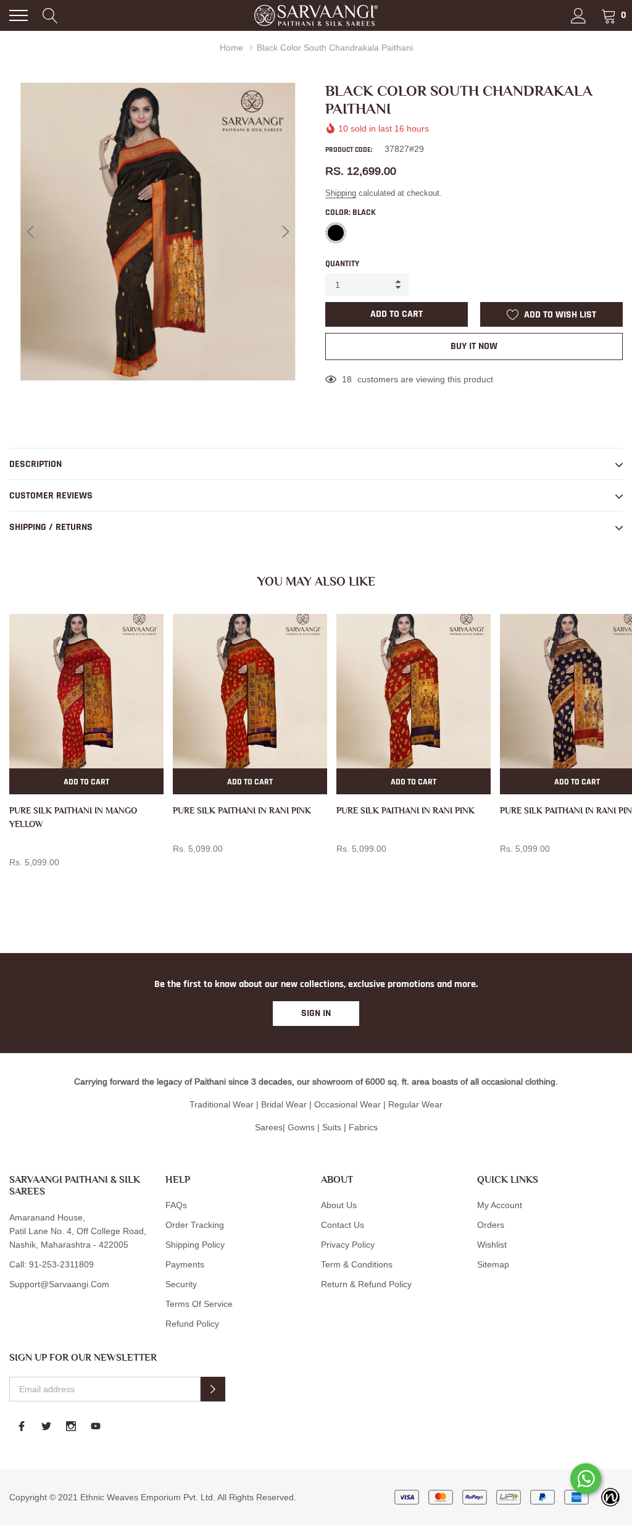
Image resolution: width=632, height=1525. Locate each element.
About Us (339, 1205)
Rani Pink (179, 869)
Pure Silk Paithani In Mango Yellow (73, 817)
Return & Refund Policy (366, 1284)
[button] (213, 1389)
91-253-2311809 (61, 1264)
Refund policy (192, 1324)
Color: (350, 212)
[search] (50, 15)
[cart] (609, 15)
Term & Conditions (357, 1264)
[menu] (18, 15)
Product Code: (348, 149)
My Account (499, 1205)
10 (347, 379)
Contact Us (342, 1225)
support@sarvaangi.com (59, 1284)
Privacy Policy (348, 1245)
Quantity (342, 263)
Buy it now (474, 346)
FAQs (176, 1205)
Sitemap (493, 1264)
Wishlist (492, 1245)
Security (181, 1284)
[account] (578, 15)
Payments (184, 1264)
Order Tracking (194, 1225)
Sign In (316, 1013)
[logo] (316, 15)
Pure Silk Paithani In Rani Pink (242, 810)
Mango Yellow (16, 882)
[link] (86, 691)
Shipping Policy (195, 1245)
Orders (490, 1225)
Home (231, 48)
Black (335, 232)
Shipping (340, 193)
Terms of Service (199, 1304)
